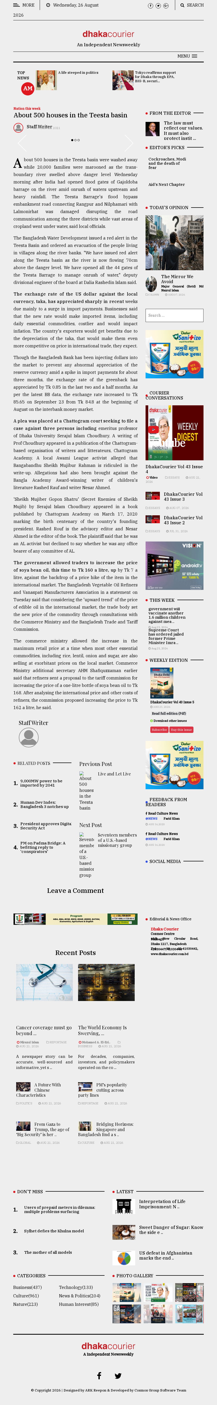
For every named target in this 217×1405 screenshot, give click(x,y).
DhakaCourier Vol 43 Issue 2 (183, 520)
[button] (187, 56)
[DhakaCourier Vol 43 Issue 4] (158, 1298)
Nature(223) (25, 1304)
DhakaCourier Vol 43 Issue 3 (183, 497)
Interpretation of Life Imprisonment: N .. (162, 1204)
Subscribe (159, 730)
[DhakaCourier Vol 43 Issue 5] (126, 1298)
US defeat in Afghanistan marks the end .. (165, 1255)
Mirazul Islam (30, 1042)
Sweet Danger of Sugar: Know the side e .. (171, 1230)
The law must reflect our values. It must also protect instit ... (183, 130)
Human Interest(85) (79, 1304)
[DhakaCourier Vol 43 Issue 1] (158, 1319)
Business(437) (27, 1287)
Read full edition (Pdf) (169, 713)
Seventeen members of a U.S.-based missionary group (117, 840)
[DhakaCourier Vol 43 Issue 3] (189, 1298)
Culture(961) (26, 1295)
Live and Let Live (114, 774)
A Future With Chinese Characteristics (38, 1090)
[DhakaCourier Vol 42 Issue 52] (189, 1319)
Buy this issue (181, 730)
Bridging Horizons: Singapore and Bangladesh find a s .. (106, 1129)
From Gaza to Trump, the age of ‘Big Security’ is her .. (42, 1129)
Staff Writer (33, 723)
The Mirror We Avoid (177, 279)
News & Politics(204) (79, 1295)
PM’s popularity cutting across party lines (102, 1090)
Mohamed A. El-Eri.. (96, 1042)
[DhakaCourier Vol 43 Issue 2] (126, 1319)
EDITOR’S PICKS (167, 147)
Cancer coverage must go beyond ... (44, 1030)
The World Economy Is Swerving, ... (102, 1030)
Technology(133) (76, 1287)
